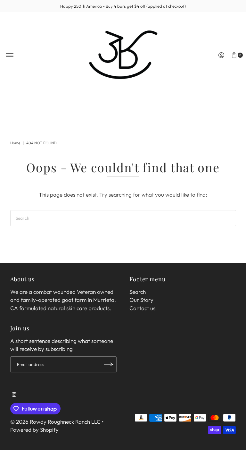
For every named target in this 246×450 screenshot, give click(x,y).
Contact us (142, 308)
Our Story (141, 299)
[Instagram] (14, 395)
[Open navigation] (10, 55)
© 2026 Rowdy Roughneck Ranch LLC (55, 421)
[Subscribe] (109, 364)
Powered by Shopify (34, 429)
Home (15, 142)
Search (137, 291)
